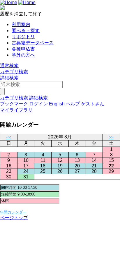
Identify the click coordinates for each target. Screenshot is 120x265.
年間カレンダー (13, 212)
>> (111, 137)
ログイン (38, 103)
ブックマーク (14, 103)
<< (8, 137)
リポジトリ (23, 36)
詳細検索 (9, 77)
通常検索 (9, 65)
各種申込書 (23, 48)
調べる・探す (26, 30)
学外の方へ (23, 54)
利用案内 (21, 24)
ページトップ (14, 217)
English (57, 103)
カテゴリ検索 (14, 71)
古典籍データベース (33, 42)
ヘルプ (73, 103)
